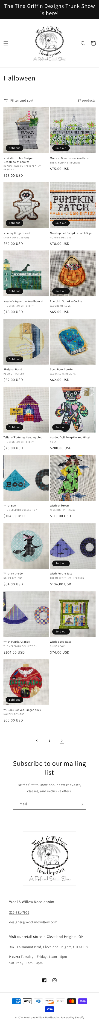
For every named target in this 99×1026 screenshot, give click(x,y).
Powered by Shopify (72, 1017)
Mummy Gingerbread (16, 233)
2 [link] (62, 740)
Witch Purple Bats (61, 573)
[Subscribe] (81, 804)
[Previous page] (37, 740)
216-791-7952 (19, 912)
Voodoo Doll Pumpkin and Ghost (70, 437)
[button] (6, 43)
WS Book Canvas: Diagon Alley (22, 710)
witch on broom (60, 505)
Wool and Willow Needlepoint (42, 1017)
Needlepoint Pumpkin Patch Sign (71, 233)
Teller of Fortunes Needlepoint (22, 437)
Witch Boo (9, 505)
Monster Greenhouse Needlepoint (71, 158)
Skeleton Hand (12, 369)
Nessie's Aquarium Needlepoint (23, 301)
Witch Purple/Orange (16, 641)
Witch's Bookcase (61, 641)
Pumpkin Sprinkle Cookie (66, 301)
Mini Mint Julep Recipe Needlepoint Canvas (17, 160)
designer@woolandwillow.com (33, 922)
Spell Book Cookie (61, 369)
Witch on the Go (13, 573)
